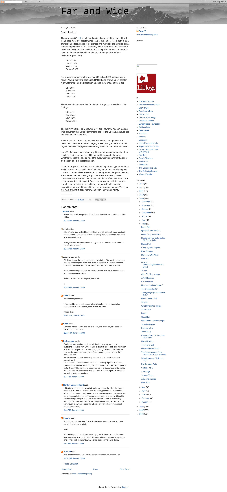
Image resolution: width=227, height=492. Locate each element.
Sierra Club (143, 165)
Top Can (67, 452)
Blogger (125, 487)
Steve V (66, 296)
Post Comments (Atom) (82, 474)
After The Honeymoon (150, 274)
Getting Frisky (147, 368)
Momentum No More (149, 255)
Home (95, 469)
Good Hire (145, 317)
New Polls (145, 383)
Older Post (124, 469)
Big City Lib (144, 108)
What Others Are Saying (151, 306)
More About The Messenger (152, 321)
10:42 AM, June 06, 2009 (74, 249)
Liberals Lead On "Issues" (152, 285)
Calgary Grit (144, 114)
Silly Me (144, 302)
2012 (141, 187)
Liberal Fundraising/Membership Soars (152, 264)
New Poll (145, 259)
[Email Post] (89, 199)
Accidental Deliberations (149, 105)
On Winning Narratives (150, 234)
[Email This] (96, 200)
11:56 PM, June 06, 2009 (74, 458)
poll (79, 38)
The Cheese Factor (149, 289)
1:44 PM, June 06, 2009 (74, 410)
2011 (141, 191)
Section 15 (143, 162)
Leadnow (143, 140)
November (146, 205)
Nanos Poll (146, 244)
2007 (141, 410)
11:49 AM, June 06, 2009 (74, 315)
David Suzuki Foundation (149, 124)
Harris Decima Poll (149, 299)
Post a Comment (71, 464)
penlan (66, 211)
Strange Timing (147, 375)
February (146, 398)
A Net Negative (147, 278)
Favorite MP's (147, 328)
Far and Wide (95, 11)
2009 (141, 198)
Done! (143, 313)
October (145, 209)
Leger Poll (145, 227)
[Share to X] (100, 200)
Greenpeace (144, 130)
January (145, 402)
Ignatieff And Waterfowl (150, 231)
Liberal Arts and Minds (148, 143)
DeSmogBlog (144, 127)
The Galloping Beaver (148, 171)
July (144, 220)
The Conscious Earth (148, 168)
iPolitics (142, 137)
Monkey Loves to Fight (73, 385)
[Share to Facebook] (102, 200)
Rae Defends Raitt (149, 364)
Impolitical (143, 134)
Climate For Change (147, 118)
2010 (141, 195)
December (146, 202)
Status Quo (146, 310)
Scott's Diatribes (146, 158)
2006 (141, 414)
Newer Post (66, 469)
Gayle (65, 324)
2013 (141, 184)
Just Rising (146, 332)
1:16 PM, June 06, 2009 (74, 377)
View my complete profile (147, 35)
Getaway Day (147, 282)
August (145, 216)
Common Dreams (146, 121)
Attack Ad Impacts (148, 379)
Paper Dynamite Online (149, 146)
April (144, 391)
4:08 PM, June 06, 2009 (74, 443)
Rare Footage (147, 251)
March (144, 395)
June (144, 224)
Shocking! (145, 372)
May (144, 387)
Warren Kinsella (145, 174)
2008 (141, 407)
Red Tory (142, 155)
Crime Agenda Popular (150, 248)
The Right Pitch (147, 345)
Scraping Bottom (148, 324)
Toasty (144, 271)
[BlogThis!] (98, 200)
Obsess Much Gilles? (150, 349)
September (146, 213)
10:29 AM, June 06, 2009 (74, 221)
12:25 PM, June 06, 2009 (74, 333)
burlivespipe (68, 341)
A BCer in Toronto (146, 101)
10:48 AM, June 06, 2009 (74, 287)
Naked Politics (147, 341)
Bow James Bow (146, 111)
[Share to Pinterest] (105, 200)
